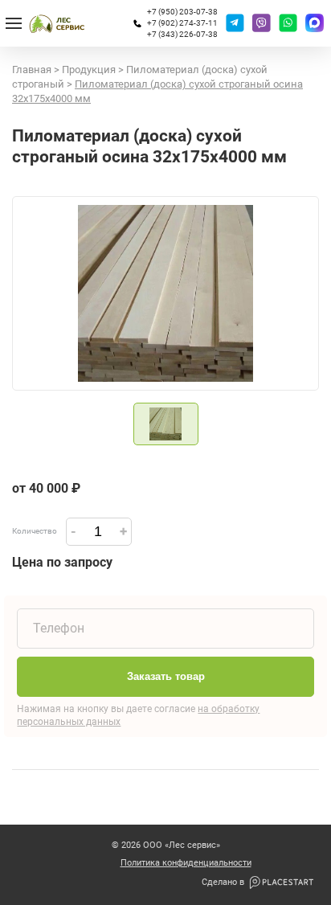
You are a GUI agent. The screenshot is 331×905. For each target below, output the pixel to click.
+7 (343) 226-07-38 (182, 34)
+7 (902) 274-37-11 (182, 22)
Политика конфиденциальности (186, 863)
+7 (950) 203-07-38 (182, 11)
